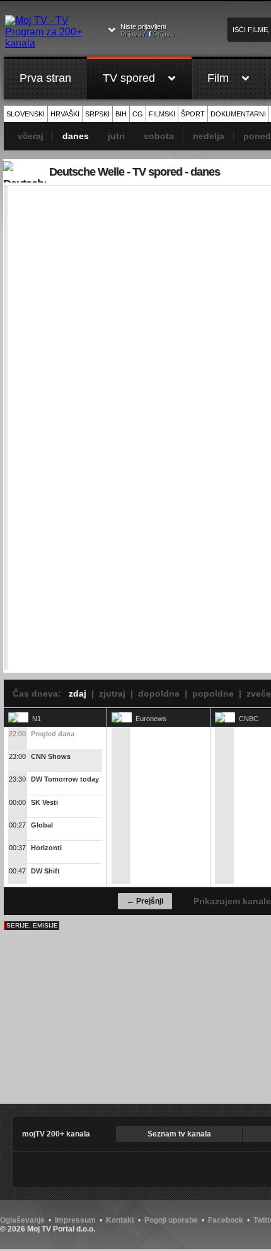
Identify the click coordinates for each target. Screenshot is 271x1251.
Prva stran (45, 78)
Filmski (162, 114)
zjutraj (112, 693)
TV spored (129, 78)
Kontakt (120, 1220)
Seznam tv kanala (179, 1134)
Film (218, 78)
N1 (36, 718)
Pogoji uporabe (171, 1220)
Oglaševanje (22, 1220)
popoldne (213, 693)
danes (75, 136)
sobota (159, 136)
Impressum (75, 1220)
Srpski (97, 114)
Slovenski (25, 114)
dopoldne (159, 693)
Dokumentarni (238, 114)
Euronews (151, 718)
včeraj (30, 136)
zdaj (77, 693)
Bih (121, 114)
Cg (137, 114)
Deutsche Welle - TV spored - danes (134, 171)
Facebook (225, 1220)
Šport (193, 114)
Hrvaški (64, 114)
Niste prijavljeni (147, 30)
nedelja (208, 136)
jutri (116, 136)
